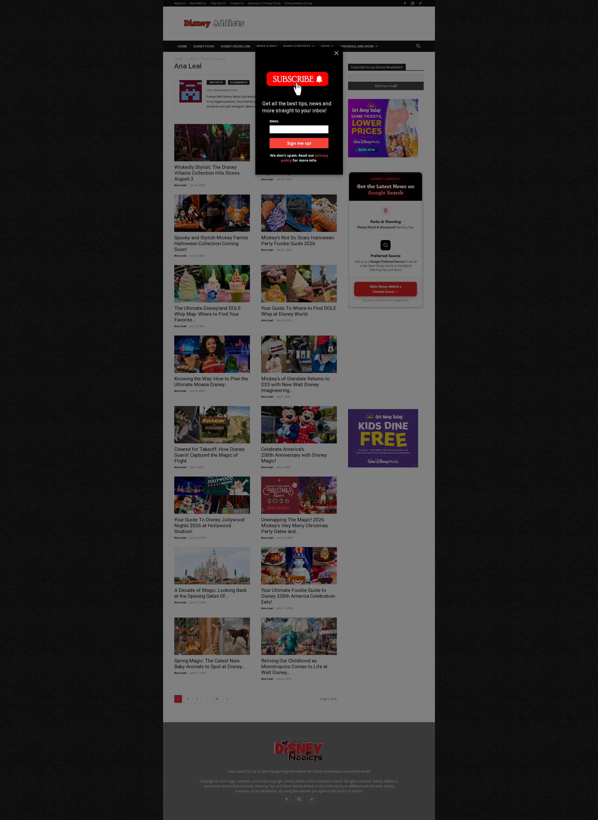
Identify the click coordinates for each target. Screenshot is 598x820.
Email (274, 121)
